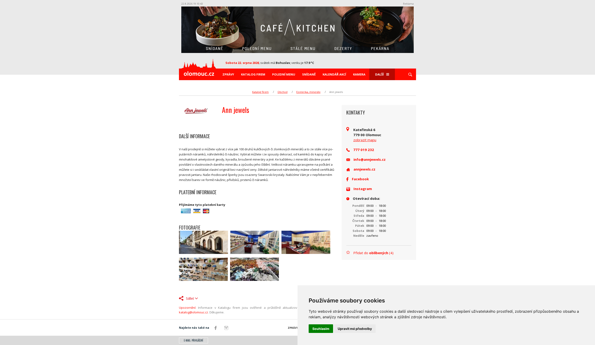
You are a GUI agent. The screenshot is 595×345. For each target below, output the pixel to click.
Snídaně (309, 74)
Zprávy (228, 74)
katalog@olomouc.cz (193, 312)
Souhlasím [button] (320, 329)
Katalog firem (253, 74)
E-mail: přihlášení (193, 340)
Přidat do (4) (373, 252)
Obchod (283, 92)
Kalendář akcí (334, 74)
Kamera (359, 74)
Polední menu (283, 74)
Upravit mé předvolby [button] (355, 329)
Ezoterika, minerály (308, 92)
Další (379, 74)
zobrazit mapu (364, 140)
